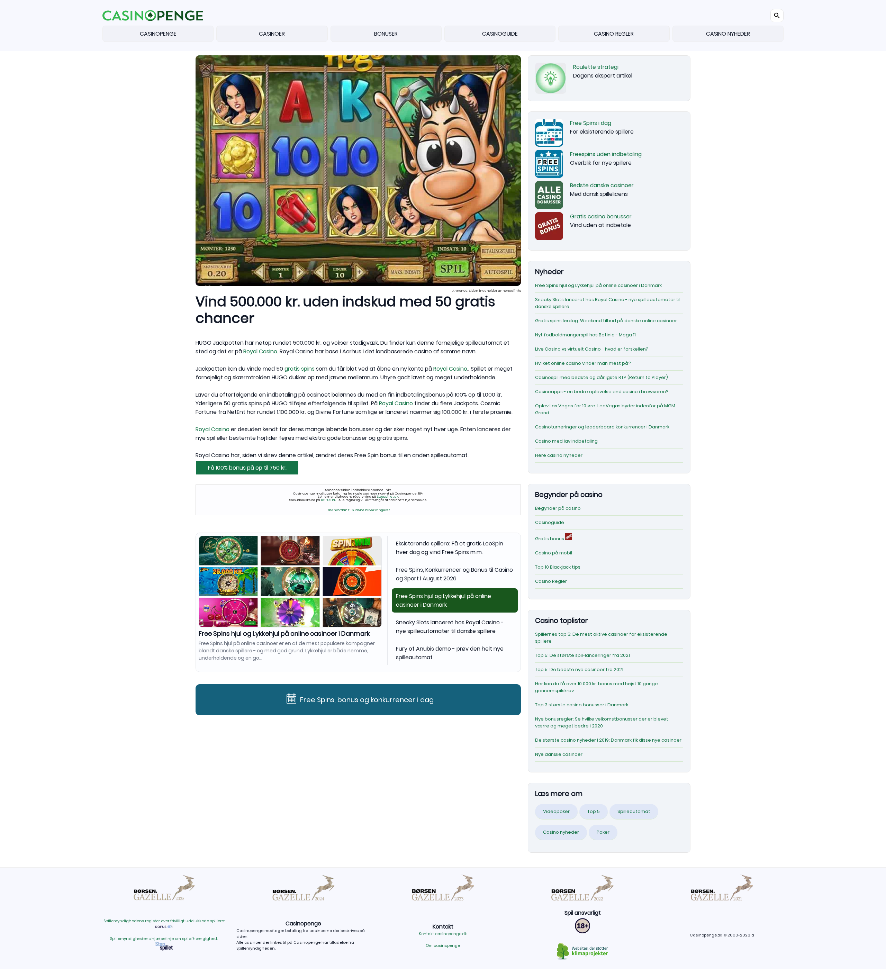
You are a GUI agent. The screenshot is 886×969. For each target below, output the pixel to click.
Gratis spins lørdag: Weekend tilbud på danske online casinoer (606, 320)
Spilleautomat (633, 811)
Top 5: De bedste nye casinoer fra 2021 (579, 669)
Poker (603, 832)
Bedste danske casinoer (602, 185)
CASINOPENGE (158, 34)
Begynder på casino (558, 508)
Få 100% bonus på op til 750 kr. (247, 468)
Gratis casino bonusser (601, 216)
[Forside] (152, 15)
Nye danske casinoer (558, 754)
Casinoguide (549, 522)
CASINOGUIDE (500, 34)
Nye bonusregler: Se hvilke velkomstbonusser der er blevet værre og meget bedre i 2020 (601, 722)
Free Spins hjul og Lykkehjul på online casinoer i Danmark (284, 633)
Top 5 (593, 811)
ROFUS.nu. (329, 500)
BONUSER (386, 34)
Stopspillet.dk (387, 496)
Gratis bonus (550, 538)
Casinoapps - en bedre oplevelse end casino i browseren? (602, 391)
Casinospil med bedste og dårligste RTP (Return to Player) (601, 377)
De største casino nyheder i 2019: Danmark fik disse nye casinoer (608, 740)
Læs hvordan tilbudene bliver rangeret (358, 510)
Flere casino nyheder (558, 455)
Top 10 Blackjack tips (557, 567)
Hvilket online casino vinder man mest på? (583, 363)
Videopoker (556, 811)
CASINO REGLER (614, 34)
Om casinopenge (443, 945)
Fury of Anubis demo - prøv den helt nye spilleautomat (450, 653)
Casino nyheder (561, 832)
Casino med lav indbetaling (566, 441)
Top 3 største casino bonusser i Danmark (581, 704)
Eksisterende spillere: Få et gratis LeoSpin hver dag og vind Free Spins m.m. (449, 548)
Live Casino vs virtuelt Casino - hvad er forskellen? (592, 349)
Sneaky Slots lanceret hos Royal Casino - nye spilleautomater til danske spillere (450, 626)
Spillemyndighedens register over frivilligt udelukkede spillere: (164, 921)
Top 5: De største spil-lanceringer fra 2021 (582, 655)
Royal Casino (260, 351)
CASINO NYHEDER (728, 34)
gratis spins (299, 369)
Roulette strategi (595, 67)
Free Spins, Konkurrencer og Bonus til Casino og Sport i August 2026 (454, 574)
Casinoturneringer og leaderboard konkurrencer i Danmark (602, 427)
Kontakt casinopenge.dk (443, 933)
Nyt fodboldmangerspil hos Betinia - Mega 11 (585, 335)
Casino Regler (551, 581)
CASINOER (272, 34)
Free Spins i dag (590, 123)
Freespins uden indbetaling (606, 154)
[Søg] (777, 15)
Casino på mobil (553, 553)
